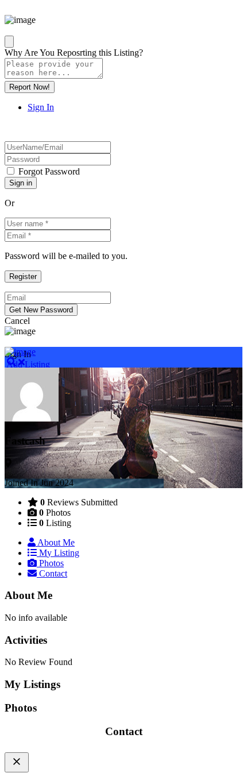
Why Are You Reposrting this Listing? (74, 52)
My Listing (58, 553)
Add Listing (27, 364)
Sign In (41, 107)
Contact (52, 573)
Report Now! (29, 87)
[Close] (9, 42)
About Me (55, 542)
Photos (50, 563)
